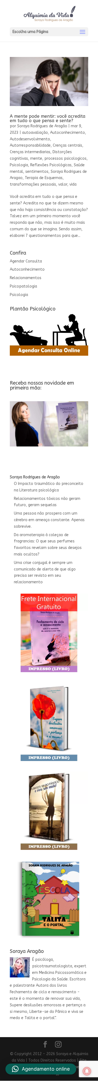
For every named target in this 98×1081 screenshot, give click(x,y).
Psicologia (19, 165)
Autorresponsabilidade (30, 145)
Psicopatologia (23, 286)
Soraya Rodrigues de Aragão (42, 126)
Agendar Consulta (26, 261)
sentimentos (36, 171)
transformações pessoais (33, 184)
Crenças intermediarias (30, 152)
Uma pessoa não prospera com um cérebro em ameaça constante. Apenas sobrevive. (49, 520)
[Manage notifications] (86, 1071)
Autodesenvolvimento (30, 139)
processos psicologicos (65, 158)
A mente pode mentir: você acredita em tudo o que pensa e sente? (47, 118)
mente (36, 158)
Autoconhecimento (67, 132)
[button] (40, 1069)
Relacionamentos (25, 278)
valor (62, 184)
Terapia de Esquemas (44, 178)
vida (72, 184)
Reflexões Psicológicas (51, 165)
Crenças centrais (67, 145)
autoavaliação (35, 132)
